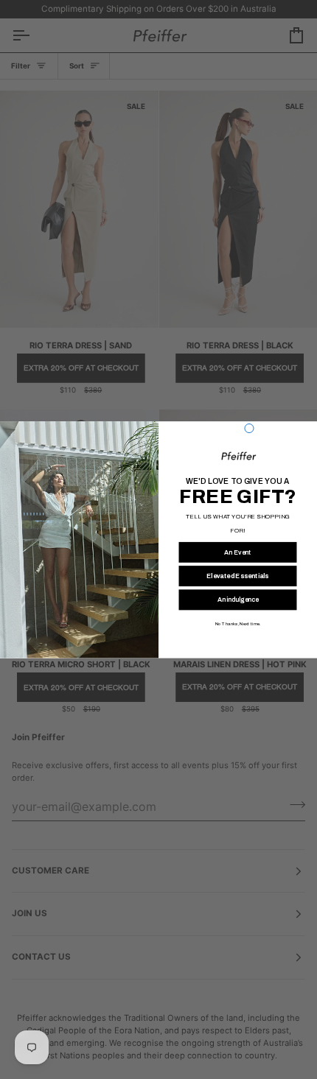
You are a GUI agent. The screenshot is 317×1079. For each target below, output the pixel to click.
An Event (237, 552)
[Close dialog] (249, 427)
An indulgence (238, 599)
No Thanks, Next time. (237, 624)
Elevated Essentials (237, 575)
